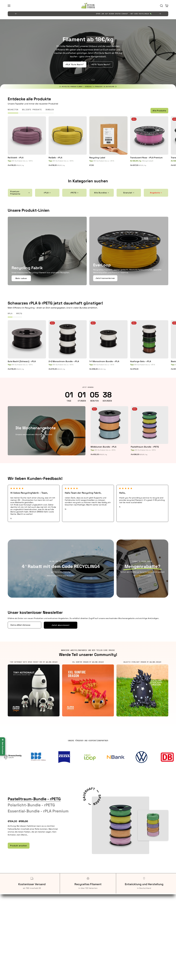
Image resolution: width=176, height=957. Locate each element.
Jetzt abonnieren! (60, 625)
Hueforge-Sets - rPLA (140, 361)
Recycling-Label (97, 158)
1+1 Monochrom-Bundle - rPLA (104, 361)
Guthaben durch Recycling (20, 905)
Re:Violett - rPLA (15, 158)
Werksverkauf (55, 913)
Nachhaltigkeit (139, 909)
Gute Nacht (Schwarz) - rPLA (22, 361)
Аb (16, 165)
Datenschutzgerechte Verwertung (65, 909)
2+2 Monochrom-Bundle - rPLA (64, 361)
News (134, 917)
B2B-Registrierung (57, 920)
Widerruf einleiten (99, 920)
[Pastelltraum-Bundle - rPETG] (120, 825)
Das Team (136, 905)
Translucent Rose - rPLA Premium (146, 158)
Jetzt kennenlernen (105, 278)
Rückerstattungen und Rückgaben (106, 917)
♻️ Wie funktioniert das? (88, 69)
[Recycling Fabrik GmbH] (88, 5)
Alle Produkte (159, 110)
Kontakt (53, 917)
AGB (92, 905)
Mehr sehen (21, 278)
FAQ (51, 905)
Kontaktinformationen (101, 909)
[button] (161, 5)
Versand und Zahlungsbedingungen (107, 924)
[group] (88, 13)
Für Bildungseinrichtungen (20, 913)
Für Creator (13, 917)
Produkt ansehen (18, 845)
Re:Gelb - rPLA (55, 158)
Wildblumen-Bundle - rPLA (103, 447)
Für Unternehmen (16, 909)
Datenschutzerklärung (101, 913)
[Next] (160, 14)
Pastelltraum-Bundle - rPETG (145, 447)
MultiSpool (137, 913)
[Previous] (16, 14)
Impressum (95, 928)
